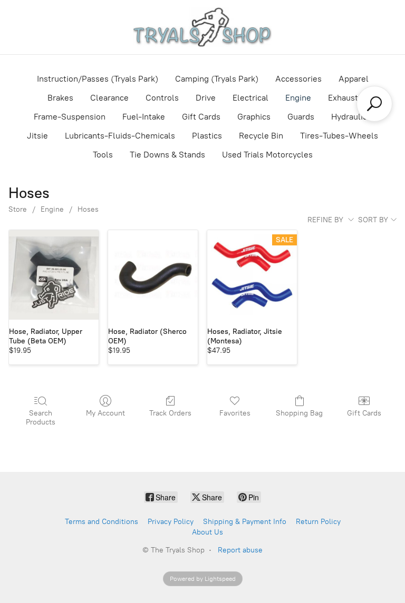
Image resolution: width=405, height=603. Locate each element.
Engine (298, 98)
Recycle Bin (261, 136)
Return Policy (318, 521)
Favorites (234, 413)
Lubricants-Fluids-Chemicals (120, 136)
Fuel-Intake (143, 117)
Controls (162, 98)
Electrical (250, 98)
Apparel (354, 79)
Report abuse (240, 550)
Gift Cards (201, 117)
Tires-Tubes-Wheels (339, 136)
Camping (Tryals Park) (216, 79)
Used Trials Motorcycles (267, 155)
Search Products (40, 418)
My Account (105, 413)
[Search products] (374, 103)
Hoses (88, 209)
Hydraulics (351, 117)
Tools (103, 155)
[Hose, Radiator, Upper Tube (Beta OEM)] (54, 275)
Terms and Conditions (101, 521)
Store (17, 209)
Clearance (109, 98)
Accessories (298, 79)
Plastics (207, 136)
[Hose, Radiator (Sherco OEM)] (153, 275)
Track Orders (170, 413)
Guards (300, 117)
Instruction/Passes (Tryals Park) (97, 79)
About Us (207, 532)
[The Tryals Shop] (202, 27)
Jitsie (37, 136)
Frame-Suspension (69, 117)
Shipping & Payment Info (244, 521)
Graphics (254, 117)
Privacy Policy (171, 521)
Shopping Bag (299, 413)
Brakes (60, 98)
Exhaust (343, 98)
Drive (206, 98)
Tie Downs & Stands (167, 155)
